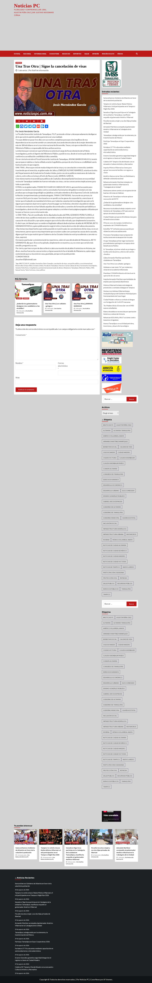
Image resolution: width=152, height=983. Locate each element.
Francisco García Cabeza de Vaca (69, 265)
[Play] (19, 121)
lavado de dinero (57, 268)
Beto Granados (48, 263)
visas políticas (40, 270)
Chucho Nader (109, 452)
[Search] (136, 54)
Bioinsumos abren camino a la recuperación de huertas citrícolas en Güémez (119, 191)
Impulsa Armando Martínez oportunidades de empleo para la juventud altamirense (119, 280)
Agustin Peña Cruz (123, 425)
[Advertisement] (76, 35)
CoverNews (95, 979)
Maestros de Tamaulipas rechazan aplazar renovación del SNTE (118, 197)
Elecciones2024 (128, 490)
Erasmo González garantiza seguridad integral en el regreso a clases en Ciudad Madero (119, 157)
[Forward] (34, 121)
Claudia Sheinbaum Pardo (113, 463)
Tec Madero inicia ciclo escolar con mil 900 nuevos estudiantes (118, 307)
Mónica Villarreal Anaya (123, 540)
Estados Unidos (38, 265)
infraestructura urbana (113, 534)
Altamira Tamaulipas (122, 430)
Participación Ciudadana (113, 572)
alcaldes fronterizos (36, 263)
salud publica (108, 583)
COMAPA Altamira (110, 469)
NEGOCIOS (66, 54)
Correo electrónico (63, 366)
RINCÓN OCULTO (108, 54)
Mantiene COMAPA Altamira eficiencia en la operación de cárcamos (119, 274)
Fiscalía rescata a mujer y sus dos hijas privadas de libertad (119, 122)
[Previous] (26, 121)
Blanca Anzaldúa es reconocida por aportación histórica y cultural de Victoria (119, 313)
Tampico (106, 594)
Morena (106, 540)
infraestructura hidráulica (114, 529)
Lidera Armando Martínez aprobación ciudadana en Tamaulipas (116, 259)
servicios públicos (110, 589)
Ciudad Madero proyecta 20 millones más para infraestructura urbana (119, 218)
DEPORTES (77, 54)
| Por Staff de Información (38, 70)
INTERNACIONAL (40, 54)
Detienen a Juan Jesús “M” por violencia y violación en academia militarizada (117, 268)
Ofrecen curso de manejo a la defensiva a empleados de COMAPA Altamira (117, 224)
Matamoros (131, 534)
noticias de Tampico (111, 567)
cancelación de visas (60, 263)
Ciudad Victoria (109, 458)
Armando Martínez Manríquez (115, 441)
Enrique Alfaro (28, 265)
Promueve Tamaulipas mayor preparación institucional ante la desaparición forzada (118, 236)
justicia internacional (45, 268)
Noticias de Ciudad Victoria (114, 561)
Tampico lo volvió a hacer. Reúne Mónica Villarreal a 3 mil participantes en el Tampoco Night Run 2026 (119, 106)
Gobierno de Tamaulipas (113, 512)
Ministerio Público (85, 268)
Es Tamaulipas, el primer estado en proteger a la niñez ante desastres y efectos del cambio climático (119, 251)
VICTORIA (75, 842)
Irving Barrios (33, 268)
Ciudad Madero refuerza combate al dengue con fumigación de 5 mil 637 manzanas (119, 301)
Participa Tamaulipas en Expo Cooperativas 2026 (118, 142)
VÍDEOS (120, 54)
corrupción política (73, 263)
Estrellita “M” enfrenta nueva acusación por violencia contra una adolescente (118, 230)
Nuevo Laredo (128, 567)
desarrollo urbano (111, 490)
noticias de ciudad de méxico (115, 551)
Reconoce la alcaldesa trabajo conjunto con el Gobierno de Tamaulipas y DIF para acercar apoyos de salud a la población (119, 210)
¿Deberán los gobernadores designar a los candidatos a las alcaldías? (28, 306)
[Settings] (41, 121)
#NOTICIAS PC (24, 263)
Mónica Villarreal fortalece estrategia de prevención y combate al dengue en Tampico (119, 286)
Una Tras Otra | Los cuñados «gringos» (117, 264)
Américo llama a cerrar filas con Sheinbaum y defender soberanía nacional (119, 177)
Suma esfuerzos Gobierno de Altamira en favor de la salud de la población (119, 99)
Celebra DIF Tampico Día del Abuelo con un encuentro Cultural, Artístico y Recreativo (118, 163)
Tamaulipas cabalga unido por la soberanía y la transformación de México (119, 136)
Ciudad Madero (124, 452)
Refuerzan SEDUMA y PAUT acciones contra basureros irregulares (119, 318)
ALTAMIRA (18, 842)
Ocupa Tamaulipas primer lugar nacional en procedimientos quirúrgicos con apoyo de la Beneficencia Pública (118, 243)
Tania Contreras (30, 270)
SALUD (86, 54)
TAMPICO (50, 842)
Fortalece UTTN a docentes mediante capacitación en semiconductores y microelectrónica (116, 149)
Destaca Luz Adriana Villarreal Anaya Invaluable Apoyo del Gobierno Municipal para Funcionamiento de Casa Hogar (119, 293)
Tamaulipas (126, 589)
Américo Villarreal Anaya (113, 436)
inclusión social (110, 523)
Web (18, 377)
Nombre (19, 363)
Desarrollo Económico (112, 485)
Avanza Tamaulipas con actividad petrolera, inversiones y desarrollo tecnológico (118, 324)
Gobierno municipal (111, 518)
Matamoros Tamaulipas (71, 268)
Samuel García (20, 270)
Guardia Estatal (129, 518)
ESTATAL (17, 54)
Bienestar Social (110, 447)
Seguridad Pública (124, 583)
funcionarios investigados (88, 265)
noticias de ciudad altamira (114, 545)
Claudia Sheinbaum (127, 458)
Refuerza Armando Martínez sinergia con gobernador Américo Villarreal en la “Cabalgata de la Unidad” (117, 184)
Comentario (21, 335)
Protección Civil (110, 578)
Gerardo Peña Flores (22, 268)
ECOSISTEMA (54, 54)
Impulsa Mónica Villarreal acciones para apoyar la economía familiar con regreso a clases (118, 170)
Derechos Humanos (111, 480)
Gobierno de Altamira (112, 507)
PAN (92, 268)
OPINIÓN (95, 54)
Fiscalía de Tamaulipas (51, 265)
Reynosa (123, 578)
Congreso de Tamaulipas (113, 474)
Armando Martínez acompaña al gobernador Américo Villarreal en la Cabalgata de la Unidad (119, 129)
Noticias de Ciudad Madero (114, 556)
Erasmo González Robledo (114, 496)
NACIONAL (27, 54)
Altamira (107, 430)
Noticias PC (27, 6)
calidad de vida (126, 447)
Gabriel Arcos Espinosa (112, 501)
